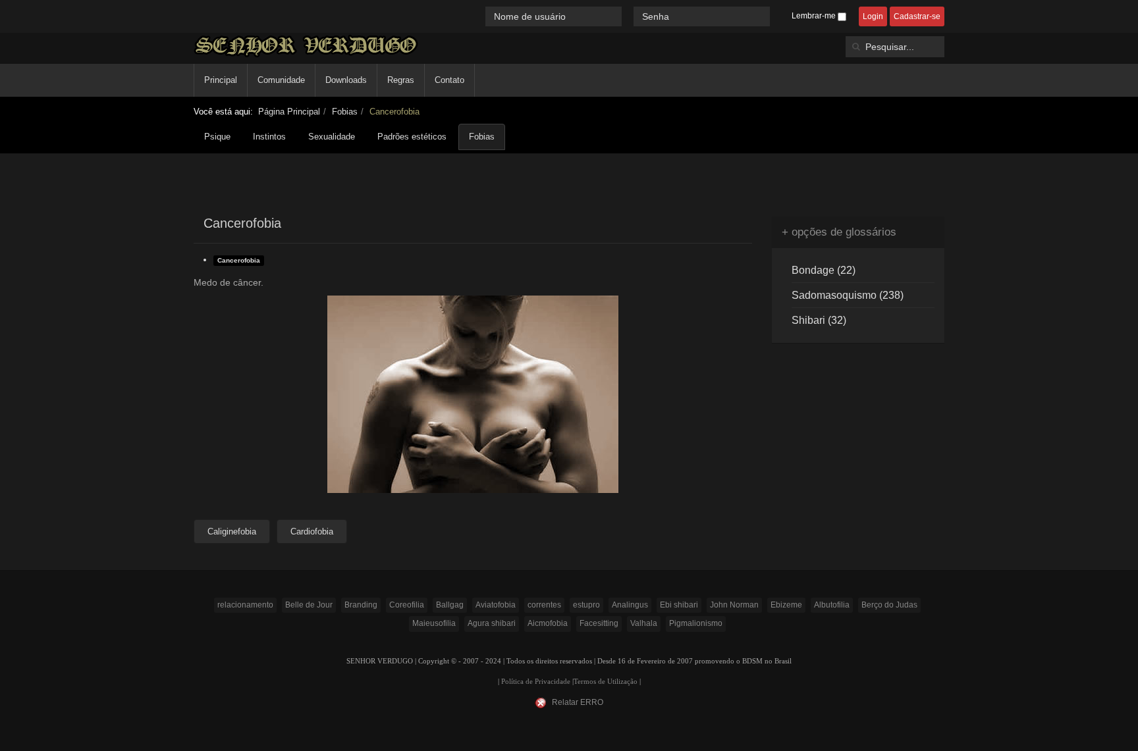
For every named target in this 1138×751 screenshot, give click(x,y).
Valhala (643, 623)
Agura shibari (492, 623)
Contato (449, 80)
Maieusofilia (434, 623)
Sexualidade (331, 137)
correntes (544, 604)
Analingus (630, 604)
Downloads (346, 80)
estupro (586, 604)
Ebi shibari (679, 604)
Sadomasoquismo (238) (848, 295)
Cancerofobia (238, 260)
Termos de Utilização (605, 681)
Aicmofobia (548, 623)
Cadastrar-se (917, 16)
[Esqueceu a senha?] (775, 16)
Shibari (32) (819, 320)
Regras (400, 80)
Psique (217, 137)
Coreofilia (406, 604)
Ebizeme (786, 604)
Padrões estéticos (412, 137)
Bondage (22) (823, 270)
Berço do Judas (889, 604)
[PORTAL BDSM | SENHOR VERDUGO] (306, 46)
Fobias (345, 112)
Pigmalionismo (695, 623)
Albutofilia (832, 604)
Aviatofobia (495, 604)
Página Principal (289, 112)
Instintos (269, 137)
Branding (360, 604)
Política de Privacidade (535, 681)
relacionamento (245, 604)
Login (873, 16)
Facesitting (599, 623)
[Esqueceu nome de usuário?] (629, 16)
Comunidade (281, 80)
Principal (220, 80)
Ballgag (450, 604)
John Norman (734, 604)
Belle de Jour (309, 604)
